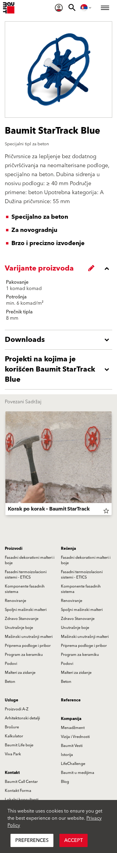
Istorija (67, 754)
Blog (65, 781)
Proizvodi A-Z (16, 709)
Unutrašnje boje (19, 627)
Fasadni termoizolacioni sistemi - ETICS (25, 575)
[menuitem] (58, 7)
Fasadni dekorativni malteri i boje (29, 560)
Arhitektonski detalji (22, 718)
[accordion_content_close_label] (60, 268)
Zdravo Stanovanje (21, 618)
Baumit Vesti (71, 745)
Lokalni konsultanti (21, 799)
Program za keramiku (24, 654)
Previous (5, 464)
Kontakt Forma (18, 790)
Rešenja (68, 548)
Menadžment (73, 727)
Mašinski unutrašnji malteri (28, 636)
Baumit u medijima (77, 772)
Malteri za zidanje (20, 672)
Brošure (12, 727)
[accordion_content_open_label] (60, 339)
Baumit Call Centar (21, 781)
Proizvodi (13, 548)
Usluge (11, 700)
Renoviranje (15, 600)
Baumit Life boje (19, 745)
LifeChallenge (73, 763)
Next (111, 464)
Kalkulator (14, 736)
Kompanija (71, 718)
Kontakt (12, 772)
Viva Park (13, 754)
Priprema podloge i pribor (28, 645)
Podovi (11, 663)
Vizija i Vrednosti (75, 736)
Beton (10, 681)
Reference (71, 700)
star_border (106, 510)
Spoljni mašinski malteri (25, 609)
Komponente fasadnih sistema (25, 589)
